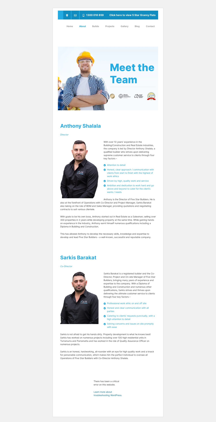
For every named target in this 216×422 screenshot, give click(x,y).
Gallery (124, 26)
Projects (109, 26)
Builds (95, 26)
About (82, 26)
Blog (137, 26)
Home (70, 26)
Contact (150, 26)
